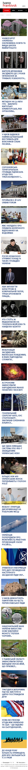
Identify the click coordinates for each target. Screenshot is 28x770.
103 (17, 762)
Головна (6, 10)
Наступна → (22, 762)
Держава (20, 10)
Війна (13, 10)
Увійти (23, 6)
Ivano (10, 4)
